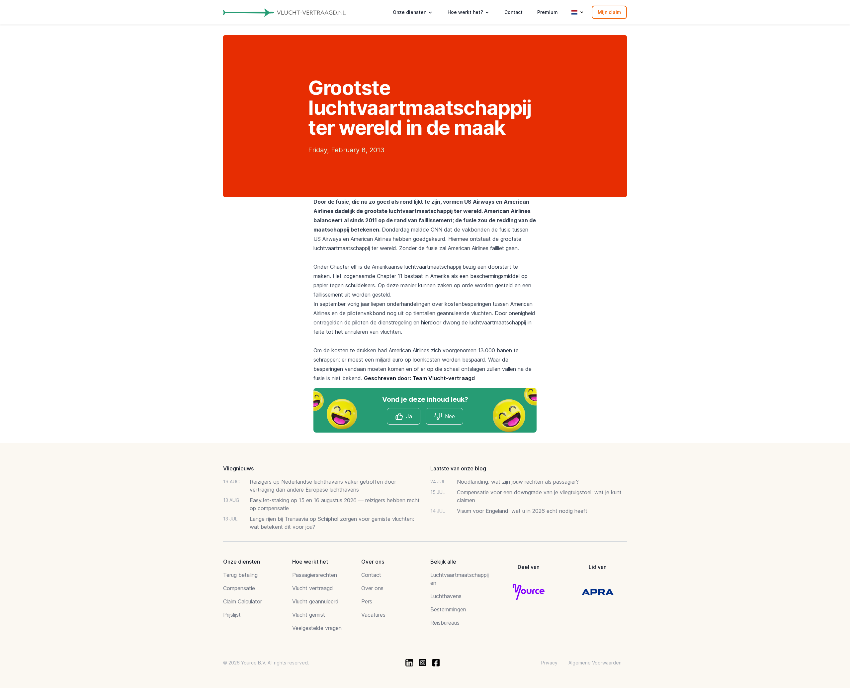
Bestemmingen (448, 609)
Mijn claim (609, 12)
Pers (366, 601)
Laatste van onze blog (458, 468)
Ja (409, 416)
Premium (547, 12)
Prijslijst (232, 614)
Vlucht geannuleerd (315, 601)
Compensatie (239, 588)
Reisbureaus (445, 622)
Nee (450, 416)
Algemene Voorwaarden (595, 662)
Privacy (549, 662)
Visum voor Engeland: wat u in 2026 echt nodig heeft (522, 511)
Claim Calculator (242, 601)
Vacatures (373, 614)
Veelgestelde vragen (317, 628)
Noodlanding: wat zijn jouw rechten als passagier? (518, 481)
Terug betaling (240, 575)
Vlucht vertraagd (312, 588)
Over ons (372, 588)
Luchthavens (446, 596)
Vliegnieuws (238, 468)
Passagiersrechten (314, 575)
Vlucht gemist (308, 614)
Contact (513, 12)
